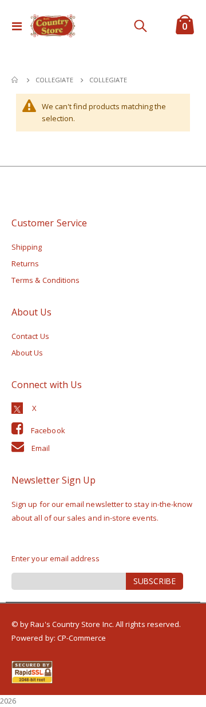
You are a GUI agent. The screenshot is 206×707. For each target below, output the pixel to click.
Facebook (48, 430)
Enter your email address (55, 558)
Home (15, 80)
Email (40, 448)
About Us (27, 352)
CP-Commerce (81, 638)
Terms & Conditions (45, 280)
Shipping (26, 247)
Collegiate (54, 80)
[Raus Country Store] (53, 26)
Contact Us (30, 336)
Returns (25, 263)
